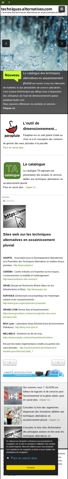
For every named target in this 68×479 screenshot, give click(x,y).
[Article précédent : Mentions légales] (10, 362)
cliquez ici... (45, 399)
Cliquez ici (9, 108)
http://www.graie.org (37, 289)
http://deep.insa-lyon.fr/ (26, 327)
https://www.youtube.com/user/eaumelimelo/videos (28, 337)
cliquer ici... (31, 187)
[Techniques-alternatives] (32, 10)
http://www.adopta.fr (23, 265)
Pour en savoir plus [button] (24, 457)
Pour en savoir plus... (14, 147)
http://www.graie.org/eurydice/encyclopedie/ (24, 303)
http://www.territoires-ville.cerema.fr (20, 279)
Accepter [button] (31, 467)
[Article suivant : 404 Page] (58, 362)
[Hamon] (34, 373)
